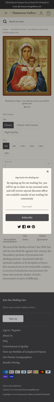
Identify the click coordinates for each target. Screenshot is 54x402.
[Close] (48, 172)
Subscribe (27, 217)
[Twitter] (19, 226)
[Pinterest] (33, 226)
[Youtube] (28, 226)
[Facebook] (24, 226)
